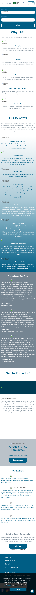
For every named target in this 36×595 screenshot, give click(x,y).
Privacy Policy (10, 572)
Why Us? (8, 557)
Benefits (8, 564)
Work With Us (10, 561)
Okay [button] (18, 589)
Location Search (4, 16)
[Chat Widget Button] (32, 591)
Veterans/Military (11, 567)
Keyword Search (4, 9)
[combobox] (18, 12)
